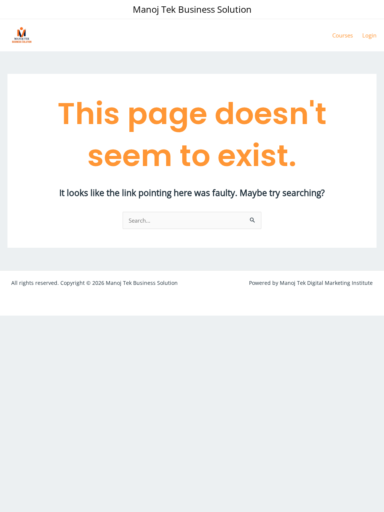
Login (369, 35)
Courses (342, 35)
